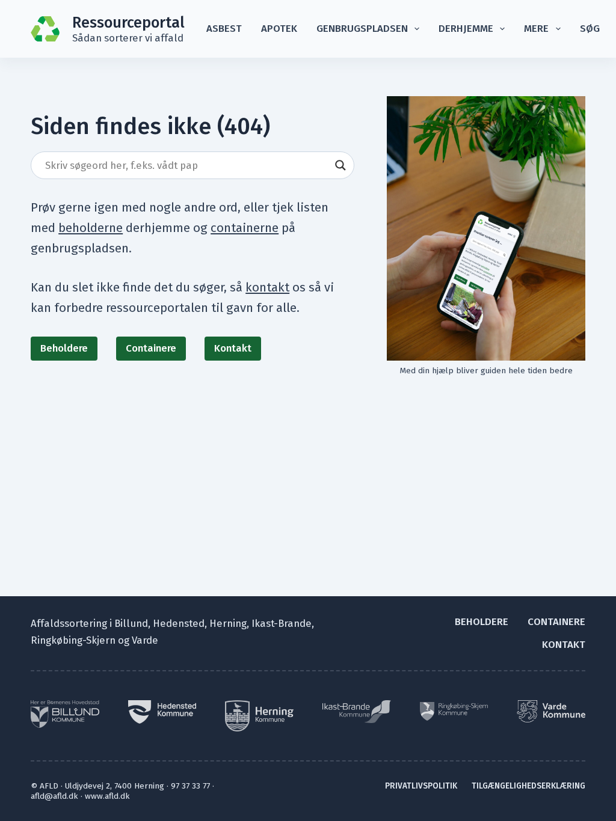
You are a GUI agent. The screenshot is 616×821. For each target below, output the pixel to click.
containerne (245, 228)
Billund (131, 623)
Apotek (279, 28)
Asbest (224, 28)
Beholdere (64, 348)
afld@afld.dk (54, 796)
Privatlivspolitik (421, 786)
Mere (536, 28)
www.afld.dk (107, 796)
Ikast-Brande (281, 623)
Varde (145, 640)
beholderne (90, 228)
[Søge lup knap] (340, 165)
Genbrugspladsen (362, 28)
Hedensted (179, 623)
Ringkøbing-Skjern (73, 640)
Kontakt (232, 348)
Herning (228, 623)
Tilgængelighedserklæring (528, 786)
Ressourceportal (128, 22)
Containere (151, 348)
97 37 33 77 (190, 786)
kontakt (267, 287)
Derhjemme (466, 28)
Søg (590, 28)
